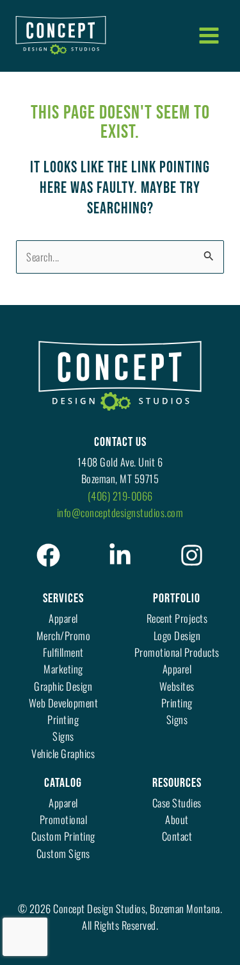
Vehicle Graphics (63, 753)
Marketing (63, 669)
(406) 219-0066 (120, 496)
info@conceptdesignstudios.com (120, 512)
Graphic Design (63, 686)
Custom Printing (63, 836)
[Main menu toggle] (208, 35)
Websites (177, 686)
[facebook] (48, 555)
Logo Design (177, 635)
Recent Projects (177, 618)
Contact (177, 836)
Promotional (64, 819)
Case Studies (177, 803)
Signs (63, 736)
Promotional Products (177, 652)
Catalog (63, 783)
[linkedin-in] (120, 555)
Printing (63, 719)
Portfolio (176, 598)
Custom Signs (63, 853)
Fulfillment (63, 652)
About (177, 819)
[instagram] (192, 555)
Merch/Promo (63, 635)
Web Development (64, 703)
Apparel (63, 618)
